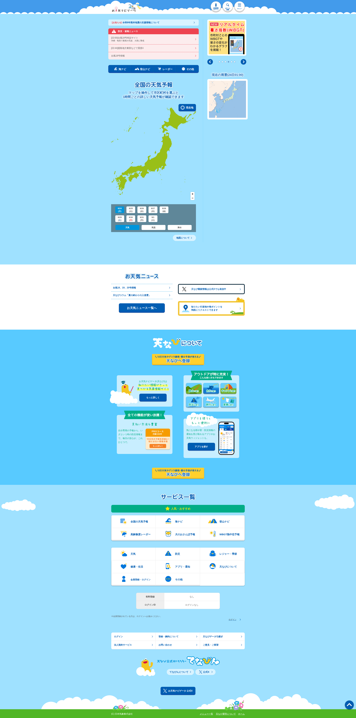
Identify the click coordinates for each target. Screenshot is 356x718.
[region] (153, 152)
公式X (206, 672)
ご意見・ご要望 (210, 645)
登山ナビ (224, 521)
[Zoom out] (193, 198)
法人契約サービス (123, 645)
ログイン (232, 619)
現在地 (189, 107)
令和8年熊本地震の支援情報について (136, 22)
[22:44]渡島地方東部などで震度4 (127, 48)
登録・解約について (169, 636)
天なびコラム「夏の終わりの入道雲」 (132, 295)
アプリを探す (201, 446)
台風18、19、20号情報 (124, 287)
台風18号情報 (118, 56)
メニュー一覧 (206, 714)
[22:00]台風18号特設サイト (127, 39)
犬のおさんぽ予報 (185, 534)
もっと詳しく (153, 397)
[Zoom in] (193, 194)
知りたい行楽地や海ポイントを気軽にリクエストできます (206, 308)
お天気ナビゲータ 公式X (180, 691)
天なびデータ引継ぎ (213, 636)
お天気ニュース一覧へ (142, 307)
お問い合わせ (165, 645)
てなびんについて (179, 672)
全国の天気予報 (139, 521)
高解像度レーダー (141, 534)
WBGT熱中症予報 (229, 534)
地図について (183, 238)
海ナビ (179, 521)
